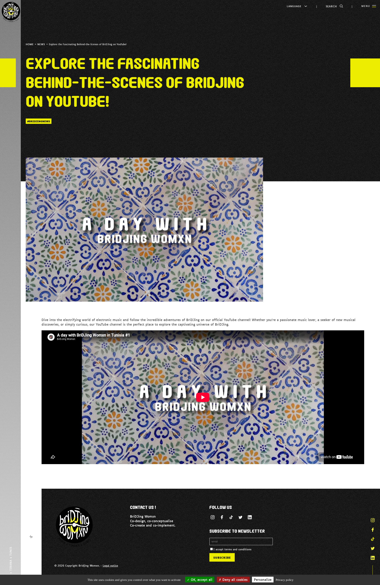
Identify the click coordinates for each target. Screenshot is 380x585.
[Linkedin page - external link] (250, 517)
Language (294, 6)
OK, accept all (201, 579)
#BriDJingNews (38, 121)
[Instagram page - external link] (212, 517)
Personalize (263, 579)
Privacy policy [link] (285, 579)
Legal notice (110, 565)
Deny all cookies (234, 579)
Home (30, 44)
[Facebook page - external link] (222, 517)
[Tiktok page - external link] (231, 517)
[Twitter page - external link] (240, 517)
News (41, 44)
